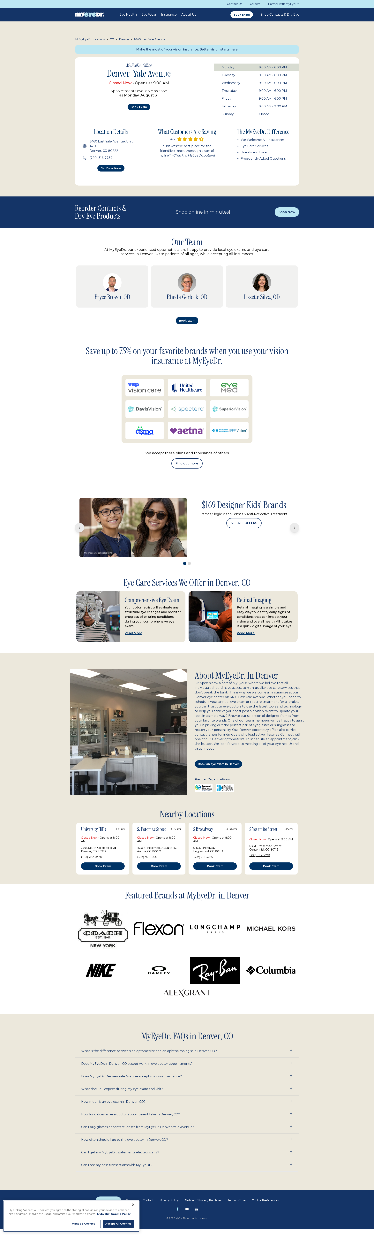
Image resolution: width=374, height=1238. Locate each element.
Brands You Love (254, 152)
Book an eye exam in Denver (218, 751)
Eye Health (128, 14)
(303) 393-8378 (259, 843)
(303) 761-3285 (203, 844)
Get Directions (111, 168)
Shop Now (287, 212)
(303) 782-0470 (91, 844)
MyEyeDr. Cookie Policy (114, 1213)
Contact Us (234, 4)
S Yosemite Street (263, 817)
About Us (188, 14)
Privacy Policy (169, 1188)
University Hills (93, 817)
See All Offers (244, 540)
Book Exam (242, 14)
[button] (187, 1039)
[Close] (133, 1204)
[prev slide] (79, 521)
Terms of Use (237, 1188)
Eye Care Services (254, 146)
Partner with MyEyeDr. (283, 4)
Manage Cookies (83, 1223)
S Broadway (203, 817)
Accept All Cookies (118, 1223)
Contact (148, 1188)
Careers (255, 4)
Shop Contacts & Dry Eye (279, 14)
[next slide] (294, 521)
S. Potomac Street (151, 817)
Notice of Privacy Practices (203, 1188)
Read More (133, 621)
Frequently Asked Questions (263, 158)
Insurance (169, 14)
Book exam (139, 107)
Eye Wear (148, 14)
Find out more (187, 463)
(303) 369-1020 (147, 844)
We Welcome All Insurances (262, 140)
